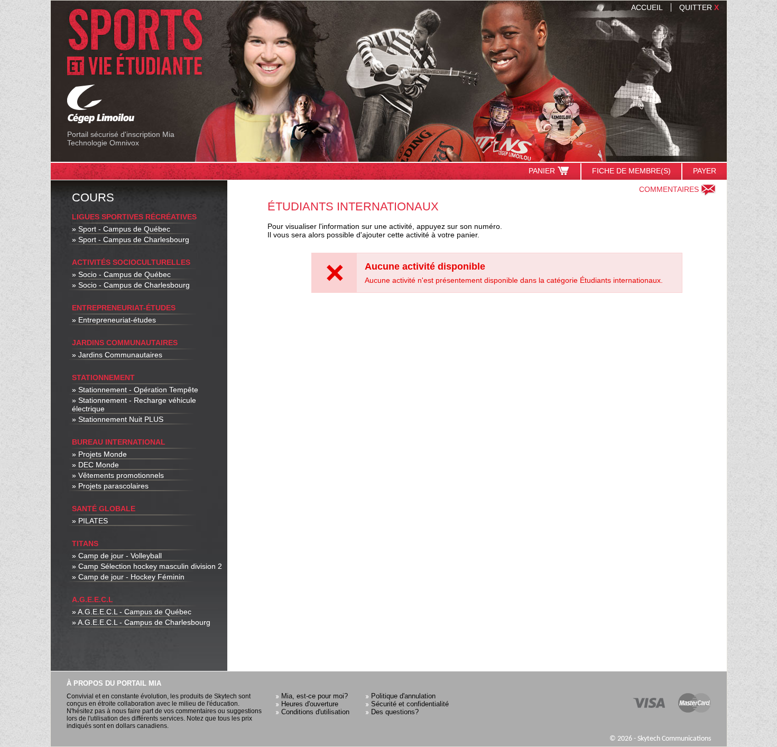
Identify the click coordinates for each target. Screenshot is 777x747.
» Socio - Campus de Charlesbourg (131, 285)
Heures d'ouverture (309, 704)
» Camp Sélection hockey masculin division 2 (147, 566)
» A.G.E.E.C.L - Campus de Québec (131, 611)
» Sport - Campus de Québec (121, 229)
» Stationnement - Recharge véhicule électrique (134, 404)
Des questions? (395, 712)
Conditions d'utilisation (315, 712)
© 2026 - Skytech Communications (660, 739)
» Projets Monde (99, 454)
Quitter (699, 7)
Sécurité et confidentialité (410, 704)
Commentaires (669, 189)
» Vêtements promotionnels (118, 475)
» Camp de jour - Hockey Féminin (128, 577)
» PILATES (90, 521)
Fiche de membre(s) (631, 171)
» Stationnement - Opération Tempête (135, 389)
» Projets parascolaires (110, 486)
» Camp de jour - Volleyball (117, 555)
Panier (542, 171)
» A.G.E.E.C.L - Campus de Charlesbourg (141, 622)
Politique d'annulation (403, 696)
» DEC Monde (95, 464)
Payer (704, 171)
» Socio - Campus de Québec (121, 274)
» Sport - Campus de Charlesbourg (130, 239)
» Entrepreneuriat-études (114, 320)
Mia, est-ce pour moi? (314, 696)
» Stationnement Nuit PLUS (117, 419)
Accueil (647, 7)
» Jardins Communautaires (117, 355)
